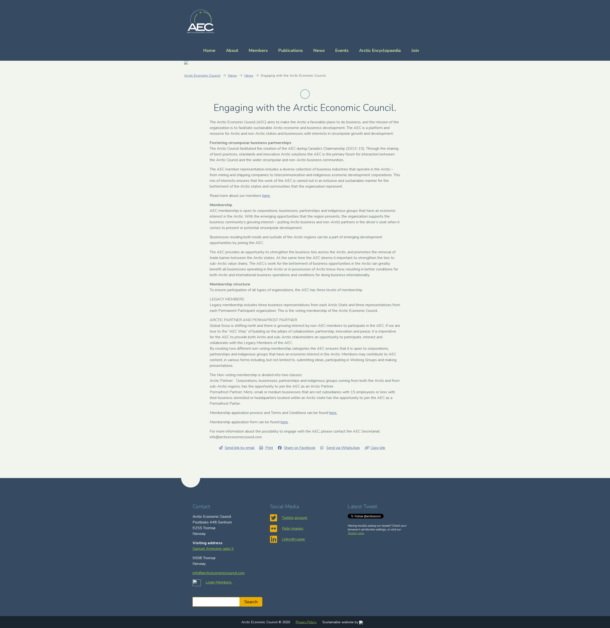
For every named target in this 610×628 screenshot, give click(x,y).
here (284, 422)
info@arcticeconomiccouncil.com (219, 573)
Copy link (378, 447)
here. (266, 195)
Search (251, 602)
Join (415, 50)
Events (342, 50)
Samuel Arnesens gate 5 (213, 548)
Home (209, 50)
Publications (290, 50)
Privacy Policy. (306, 622)
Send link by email (239, 447)
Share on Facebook (299, 447)
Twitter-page (356, 533)
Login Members (219, 582)
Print (269, 447)
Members (258, 50)
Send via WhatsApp (343, 447)
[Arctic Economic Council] (200, 21)
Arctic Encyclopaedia (380, 50)
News (319, 50)
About (232, 50)
